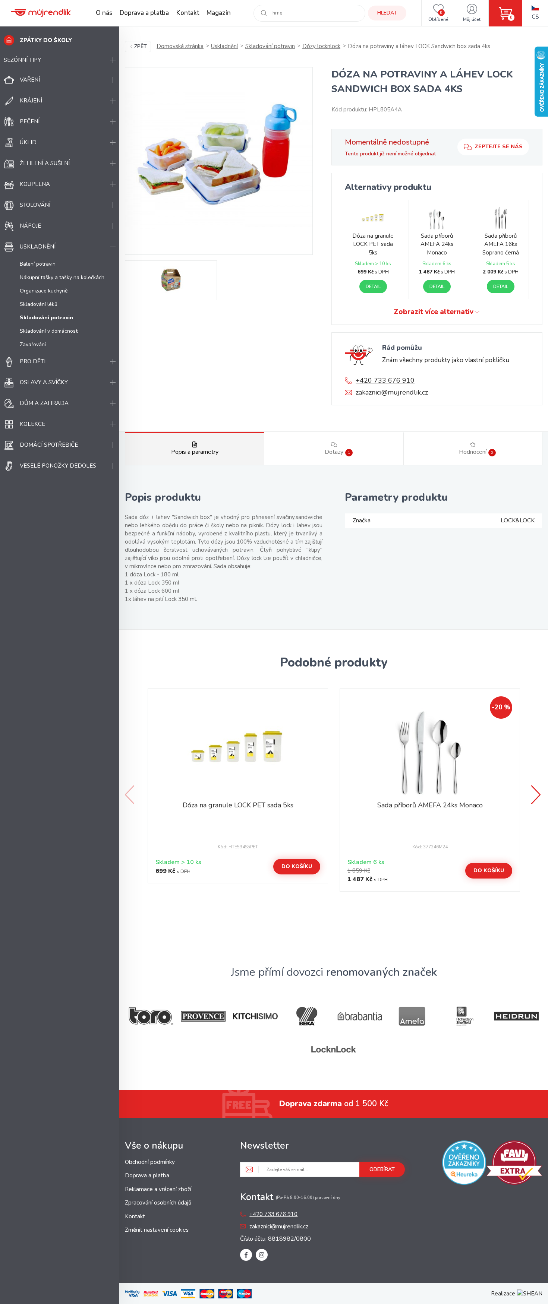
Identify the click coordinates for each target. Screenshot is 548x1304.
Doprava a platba (144, 13)
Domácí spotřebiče (49, 445)
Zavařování (33, 344)
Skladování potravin (270, 46)
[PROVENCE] (203, 1016)
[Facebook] (246, 1255)
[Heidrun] (516, 1016)
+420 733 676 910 (385, 380)
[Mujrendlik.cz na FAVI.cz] (514, 1163)
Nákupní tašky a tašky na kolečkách (62, 277)
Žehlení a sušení (45, 163)
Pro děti (32, 361)
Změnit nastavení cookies (157, 1230)
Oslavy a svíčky (44, 382)
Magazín (219, 13)
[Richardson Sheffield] (464, 1016)
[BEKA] (307, 1016)
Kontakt (187, 13)
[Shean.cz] (529, 1293)
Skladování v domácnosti (49, 331)
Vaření (30, 79)
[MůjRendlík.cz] (41, 13)
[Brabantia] (359, 1016)
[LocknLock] (333, 1049)
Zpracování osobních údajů (158, 1202)
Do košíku (296, 866)
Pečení (30, 121)
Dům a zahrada (44, 403)
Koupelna (35, 184)
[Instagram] (262, 1255)
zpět (140, 46)
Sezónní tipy (22, 60)
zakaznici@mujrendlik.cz (392, 392)
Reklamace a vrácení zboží (158, 1189)
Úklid (28, 142)
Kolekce (32, 424)
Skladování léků (38, 304)
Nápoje (30, 226)
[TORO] (151, 1016)
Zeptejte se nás (499, 146)
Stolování (35, 205)
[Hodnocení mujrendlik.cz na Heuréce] (464, 1163)
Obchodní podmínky (150, 1162)
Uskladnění (38, 246)
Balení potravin (38, 264)
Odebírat (382, 1169)
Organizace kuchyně (43, 290)
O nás (104, 13)
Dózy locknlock (321, 46)
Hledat (387, 12)
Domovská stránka (180, 46)
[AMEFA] (412, 1016)
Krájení (31, 100)
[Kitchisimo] (255, 1016)
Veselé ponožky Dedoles (58, 465)
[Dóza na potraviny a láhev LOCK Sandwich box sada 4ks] (219, 161)
